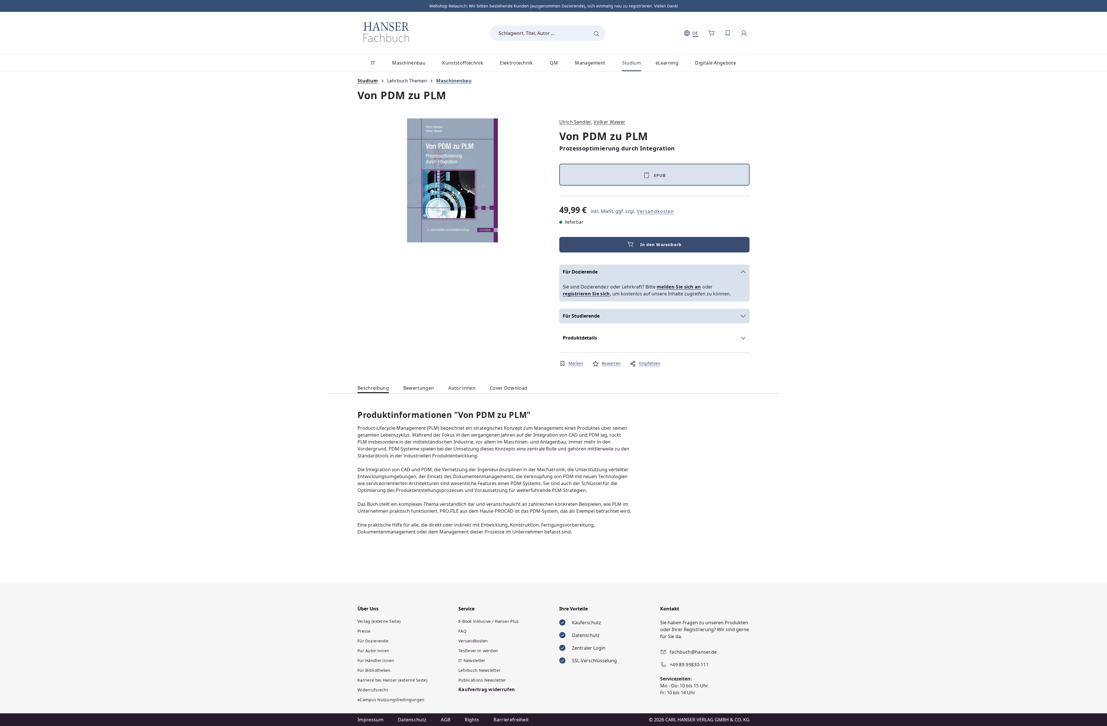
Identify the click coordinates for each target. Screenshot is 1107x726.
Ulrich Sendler (575, 122)
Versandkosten (655, 211)
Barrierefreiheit (511, 719)
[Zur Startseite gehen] (386, 32)
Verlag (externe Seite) (378, 621)
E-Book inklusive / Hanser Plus (488, 621)
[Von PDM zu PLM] (452, 180)
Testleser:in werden (478, 650)
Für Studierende (581, 316)
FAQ (462, 631)
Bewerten (611, 363)
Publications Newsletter (482, 680)
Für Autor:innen (373, 650)
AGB (445, 719)
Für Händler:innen (375, 660)
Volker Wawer (609, 122)
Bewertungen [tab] (418, 388)
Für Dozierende (580, 272)
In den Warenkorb (661, 244)
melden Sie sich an (679, 287)
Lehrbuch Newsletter (479, 670)
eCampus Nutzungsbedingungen (391, 699)
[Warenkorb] (711, 33)
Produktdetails (580, 338)
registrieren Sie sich (586, 294)
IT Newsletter (471, 660)
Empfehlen (649, 363)
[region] (453, 180)
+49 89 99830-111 (689, 664)
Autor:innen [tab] (461, 388)
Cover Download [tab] (508, 388)
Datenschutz (412, 719)
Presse (364, 631)
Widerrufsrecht (372, 690)
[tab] (373, 388)
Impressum (370, 719)
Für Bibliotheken (373, 670)
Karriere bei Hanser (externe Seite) (392, 680)
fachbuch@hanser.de (693, 652)
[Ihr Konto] (744, 33)
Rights (472, 719)
